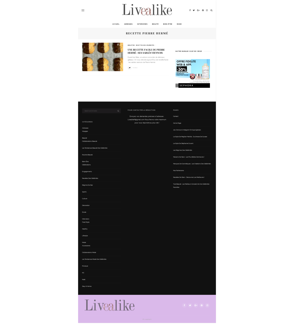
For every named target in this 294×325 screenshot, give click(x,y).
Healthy (84, 229)
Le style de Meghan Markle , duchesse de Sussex (190, 136)
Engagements (87, 171)
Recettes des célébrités (145, 45)
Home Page (177, 123)
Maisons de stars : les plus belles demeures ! (188, 157)
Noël (83, 279)
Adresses (128, 24)
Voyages (85, 131)
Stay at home (86, 286)
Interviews (142, 24)
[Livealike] (109, 305)
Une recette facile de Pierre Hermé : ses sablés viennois (146, 51)
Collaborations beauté (89, 141)
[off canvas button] (83, 10)
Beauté (155, 24)
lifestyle (85, 236)
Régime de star (87, 185)
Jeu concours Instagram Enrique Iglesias (187, 130)
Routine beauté (87, 155)
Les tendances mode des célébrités (94, 259)
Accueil (116, 24)
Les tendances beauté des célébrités (94, 148)
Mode (179, 24)
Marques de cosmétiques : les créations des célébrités (192, 164)
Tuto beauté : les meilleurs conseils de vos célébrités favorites (191, 185)
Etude (84, 212)
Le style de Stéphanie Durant (183, 143)
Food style (85, 222)
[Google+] (198, 10)
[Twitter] (194, 10)
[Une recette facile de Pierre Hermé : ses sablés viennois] (102, 57)
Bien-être (167, 24)
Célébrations (86, 165)
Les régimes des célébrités (182, 150)
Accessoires (86, 246)
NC (83, 273)
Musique (85, 266)
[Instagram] (207, 10)
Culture (84, 198)
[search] (211, 10)
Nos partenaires (178, 170)
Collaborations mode (89, 252)
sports (84, 192)
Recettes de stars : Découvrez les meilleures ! (188, 177)
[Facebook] (190, 10)
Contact (175, 116)
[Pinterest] (203, 10)
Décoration (86, 205)
